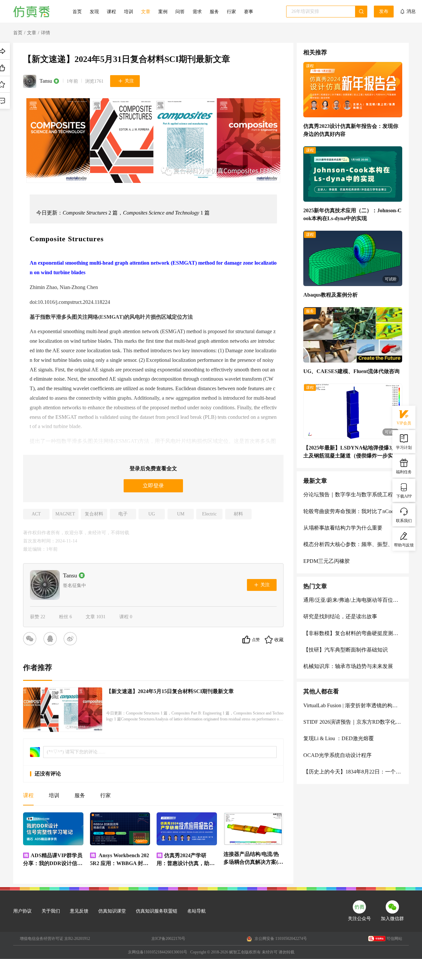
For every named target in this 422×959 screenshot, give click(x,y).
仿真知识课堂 (112, 911)
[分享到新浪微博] (71, 639)
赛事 (248, 11)
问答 (180, 11)
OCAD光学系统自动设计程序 (337, 755)
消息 (411, 11)
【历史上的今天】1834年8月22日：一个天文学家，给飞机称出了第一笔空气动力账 (352, 771)
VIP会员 (404, 423)
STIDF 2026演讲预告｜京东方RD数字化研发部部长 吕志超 (352, 722)
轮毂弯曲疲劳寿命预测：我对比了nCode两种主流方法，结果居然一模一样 (352, 511)
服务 (214, 11)
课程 (111, 11)
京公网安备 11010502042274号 (280, 938)
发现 (94, 11)
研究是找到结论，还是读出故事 (340, 616)
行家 (231, 11)
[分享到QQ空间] (51, 639)
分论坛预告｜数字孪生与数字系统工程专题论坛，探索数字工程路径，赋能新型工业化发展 (352, 494)
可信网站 (394, 938)
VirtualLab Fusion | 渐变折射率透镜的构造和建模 (352, 705)
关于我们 (51, 911)
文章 (145, 11)
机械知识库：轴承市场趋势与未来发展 (348, 666)
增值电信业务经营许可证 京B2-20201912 (55, 938)
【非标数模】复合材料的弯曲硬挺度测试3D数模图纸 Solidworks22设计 (352, 633)
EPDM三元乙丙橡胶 (326, 561)
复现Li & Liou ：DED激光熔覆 (338, 738)
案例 (162, 11)
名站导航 (196, 911)
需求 (197, 11)
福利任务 (404, 472)
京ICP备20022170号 (168, 938)
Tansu (46, 81)
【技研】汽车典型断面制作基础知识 (345, 650)
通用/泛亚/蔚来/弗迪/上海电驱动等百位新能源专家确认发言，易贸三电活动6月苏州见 (352, 600)
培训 (128, 11)
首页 (77, 11)
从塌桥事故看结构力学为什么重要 (342, 528)
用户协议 (22, 911)
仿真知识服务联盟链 (156, 911)
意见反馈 (79, 911)
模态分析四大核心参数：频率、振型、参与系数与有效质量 (352, 544)
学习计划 (404, 447)
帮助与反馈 (404, 545)
